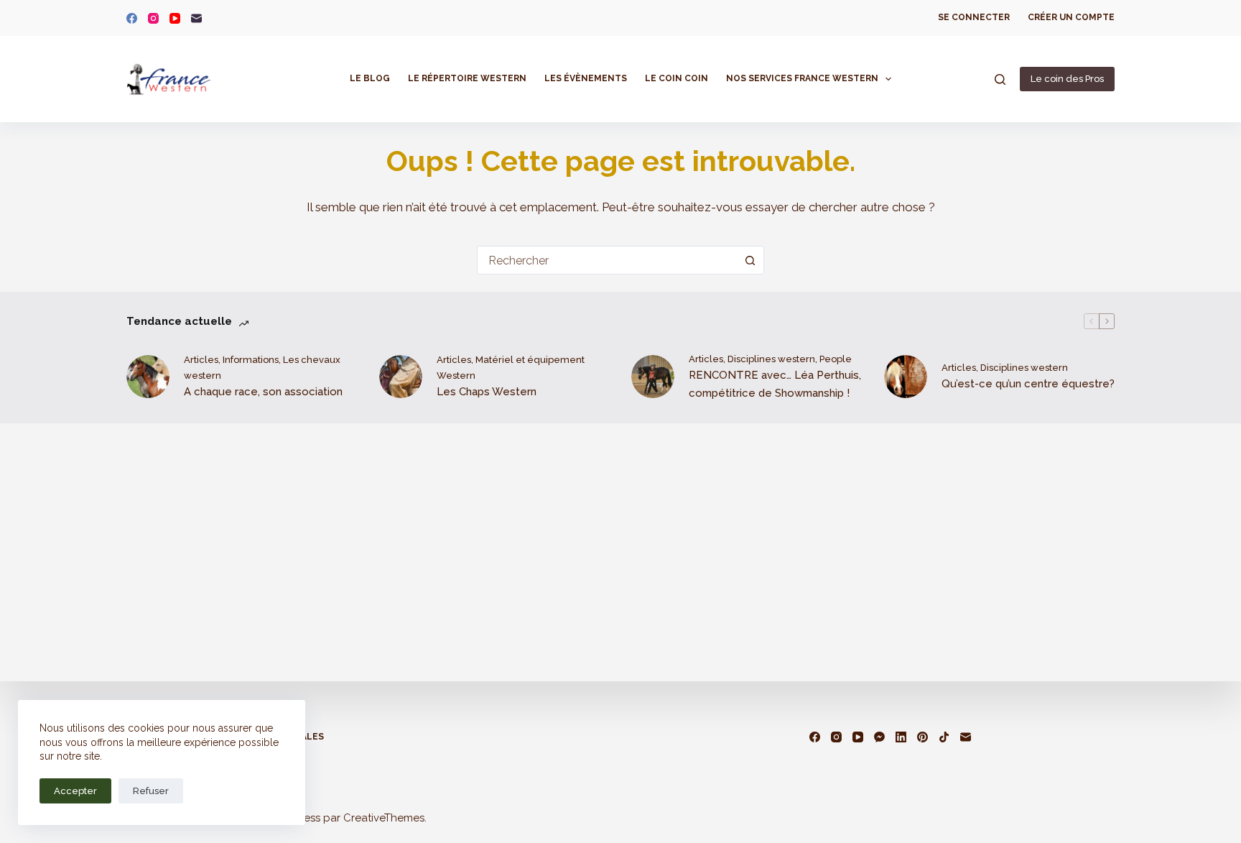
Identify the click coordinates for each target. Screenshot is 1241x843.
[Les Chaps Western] (400, 376)
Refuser (151, 791)
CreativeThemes (383, 817)
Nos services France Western (802, 78)
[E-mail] (196, 18)
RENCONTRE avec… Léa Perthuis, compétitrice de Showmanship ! (775, 384)
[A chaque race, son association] (147, 376)
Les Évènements (585, 78)
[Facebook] (131, 18)
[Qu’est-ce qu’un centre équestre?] (905, 376)
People (835, 359)
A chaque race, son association (263, 391)
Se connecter (974, 17)
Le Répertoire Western (467, 78)
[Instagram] (153, 18)
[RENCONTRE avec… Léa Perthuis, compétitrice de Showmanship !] (652, 376)
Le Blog (370, 78)
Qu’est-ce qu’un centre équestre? (1028, 383)
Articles (201, 359)
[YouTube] (174, 18)
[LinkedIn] (901, 737)
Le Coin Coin (676, 78)
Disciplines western (771, 359)
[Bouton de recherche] (749, 260)
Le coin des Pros (1067, 78)
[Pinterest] (922, 737)
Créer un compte (1071, 17)
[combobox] (607, 260)
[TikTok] (944, 737)
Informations (251, 359)
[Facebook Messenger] (879, 737)
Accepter (75, 791)
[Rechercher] (1000, 79)
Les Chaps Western (486, 391)
